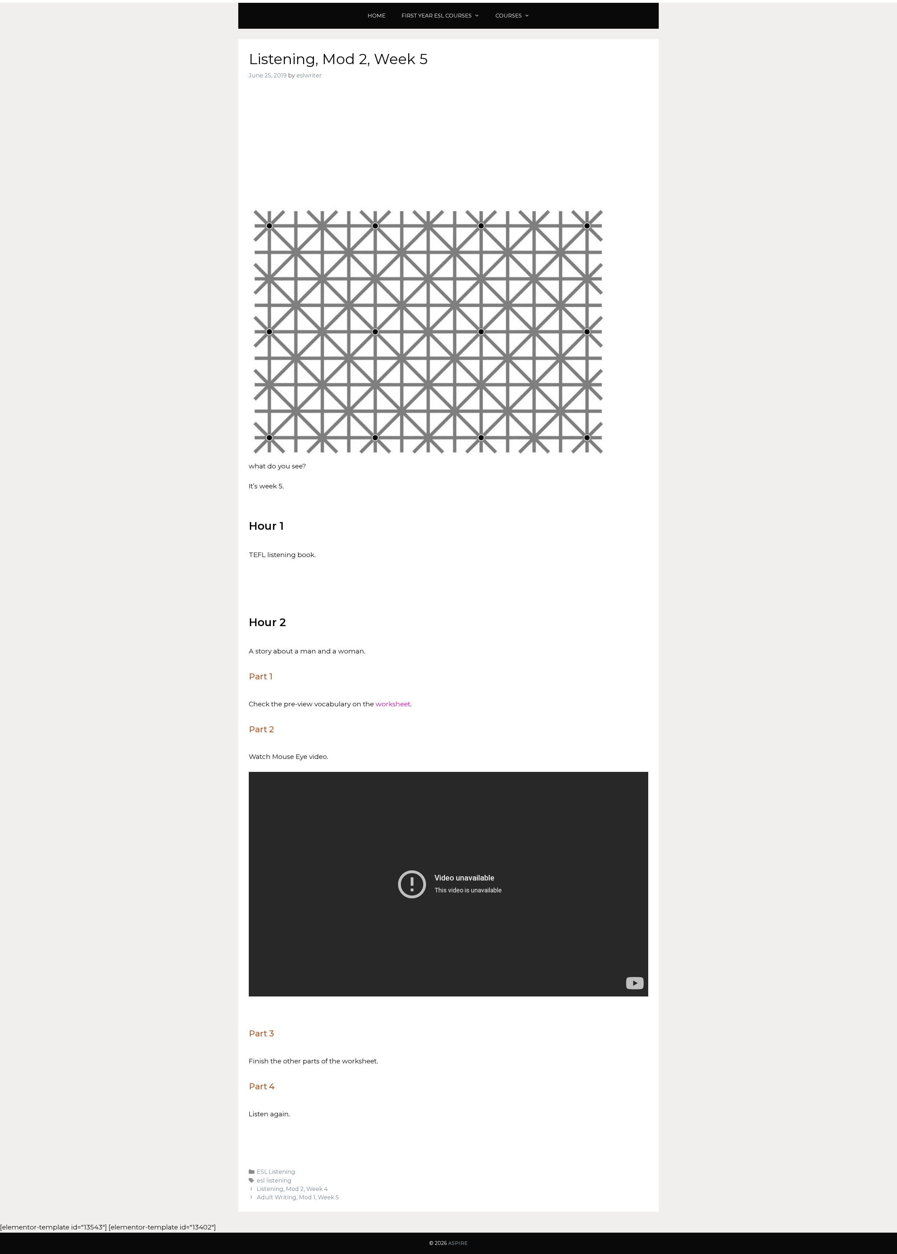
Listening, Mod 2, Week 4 (292, 1188)
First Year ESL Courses (437, 15)
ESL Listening (276, 1171)
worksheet (393, 704)
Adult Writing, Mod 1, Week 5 (298, 1197)
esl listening (274, 1180)
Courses (508, 15)
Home (376, 15)
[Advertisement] (448, 142)
